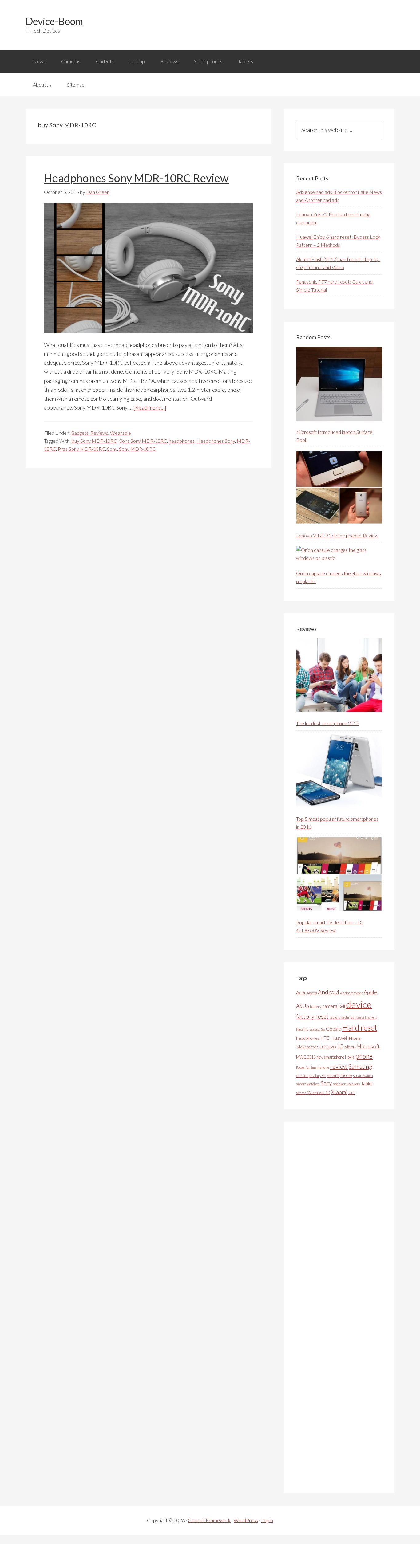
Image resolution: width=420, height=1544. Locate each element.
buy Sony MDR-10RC (94, 441)
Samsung (360, 1066)
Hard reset (359, 1027)
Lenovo (327, 1046)
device (359, 1004)
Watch (301, 1092)
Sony (112, 449)
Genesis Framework (209, 1520)
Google (333, 1028)
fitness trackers (366, 1017)
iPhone (354, 1038)
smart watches (308, 1084)
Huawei (339, 1038)
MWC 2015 (305, 1057)
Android (328, 992)
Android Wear (351, 993)
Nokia (350, 1057)
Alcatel (312, 993)
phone (364, 1056)
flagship (302, 1029)
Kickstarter (307, 1046)
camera (329, 1006)
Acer (301, 992)
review (339, 1066)
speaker (339, 1084)
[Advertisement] (342, 1307)
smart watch (363, 1075)
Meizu (349, 1046)
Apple (370, 992)
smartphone (339, 1075)
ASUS (302, 1006)
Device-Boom (54, 21)
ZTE (351, 1092)
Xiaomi (339, 1092)
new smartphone (330, 1057)
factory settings (342, 1017)
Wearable (120, 433)
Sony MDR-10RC (137, 449)
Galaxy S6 (317, 1029)
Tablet (367, 1083)
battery (315, 1006)
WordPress (246, 1520)
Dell (341, 1006)
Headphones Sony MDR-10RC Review (136, 178)
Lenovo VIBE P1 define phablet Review (337, 535)
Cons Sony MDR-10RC (143, 441)
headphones (182, 441)
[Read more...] (149, 407)
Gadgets (80, 433)
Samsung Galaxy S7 (311, 1076)
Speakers (353, 1084)
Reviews (99, 433)
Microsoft (368, 1046)
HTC (325, 1038)
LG (340, 1046)
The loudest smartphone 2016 (327, 723)
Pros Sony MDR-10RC (81, 449)
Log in (267, 1520)
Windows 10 (318, 1092)
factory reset (312, 1016)
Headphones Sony (215, 441)
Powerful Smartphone (312, 1067)
